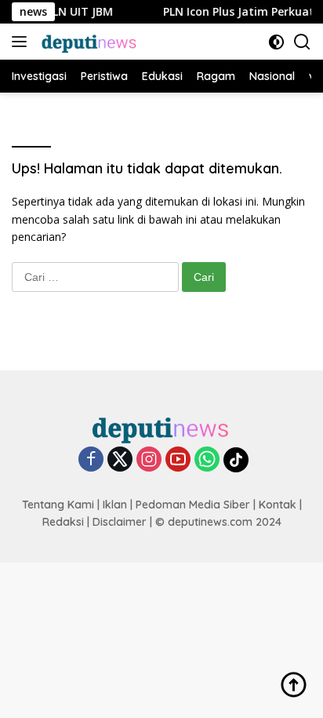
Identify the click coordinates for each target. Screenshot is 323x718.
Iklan (115, 504)
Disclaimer (120, 522)
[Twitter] (119, 460)
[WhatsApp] (207, 460)
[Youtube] (178, 460)
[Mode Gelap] (276, 42)
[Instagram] (149, 460)
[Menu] (22, 41)
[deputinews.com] (88, 41)
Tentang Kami (58, 504)
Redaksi (63, 522)
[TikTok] (236, 459)
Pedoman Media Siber (193, 504)
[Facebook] (90, 460)
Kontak (277, 504)
